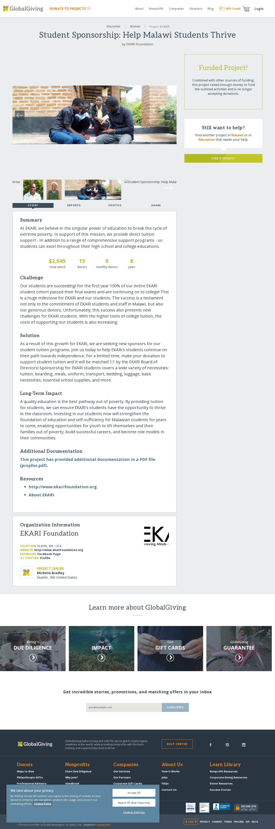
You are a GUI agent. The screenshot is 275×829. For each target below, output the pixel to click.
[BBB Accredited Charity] (223, 807)
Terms (228, 821)
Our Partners (122, 777)
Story (33, 205)
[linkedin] (243, 744)
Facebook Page (49, 554)
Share (156, 205)
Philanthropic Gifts (30, 777)
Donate (68, 8)
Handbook (72, 783)
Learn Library (225, 765)
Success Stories (220, 790)
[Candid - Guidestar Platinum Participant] (206, 808)
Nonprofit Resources (224, 771)
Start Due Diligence (78, 771)
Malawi (135, 26)
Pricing (239, 821)
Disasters (195, 8)
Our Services (121, 771)
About (139, 8)
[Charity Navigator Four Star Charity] (192, 808)
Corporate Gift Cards (127, 783)
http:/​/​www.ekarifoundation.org (63, 486)
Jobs (164, 777)
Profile (45, 558)
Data (255, 821)
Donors (25, 765)
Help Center (177, 744)
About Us (172, 765)
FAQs (165, 783)
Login (259, 8)
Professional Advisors (31, 783)
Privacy (205, 821)
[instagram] (227, 744)
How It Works (171, 771)
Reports (74, 205)
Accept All (134, 793)
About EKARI (41, 495)
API (248, 821)
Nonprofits (156, 8)
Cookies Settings (134, 812)
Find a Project (223, 158)
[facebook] (210, 744)
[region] (82, 804)
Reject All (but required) (134, 802)
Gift (233, 8)
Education (113, 26)
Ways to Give (25, 771)
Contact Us (169, 790)
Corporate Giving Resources (228, 777)
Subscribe (175, 707)
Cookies (217, 821)
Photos (115, 205)
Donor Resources (221, 783)
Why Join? (71, 777)
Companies (176, 8)
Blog (210, 8)
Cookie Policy (43, 804)
